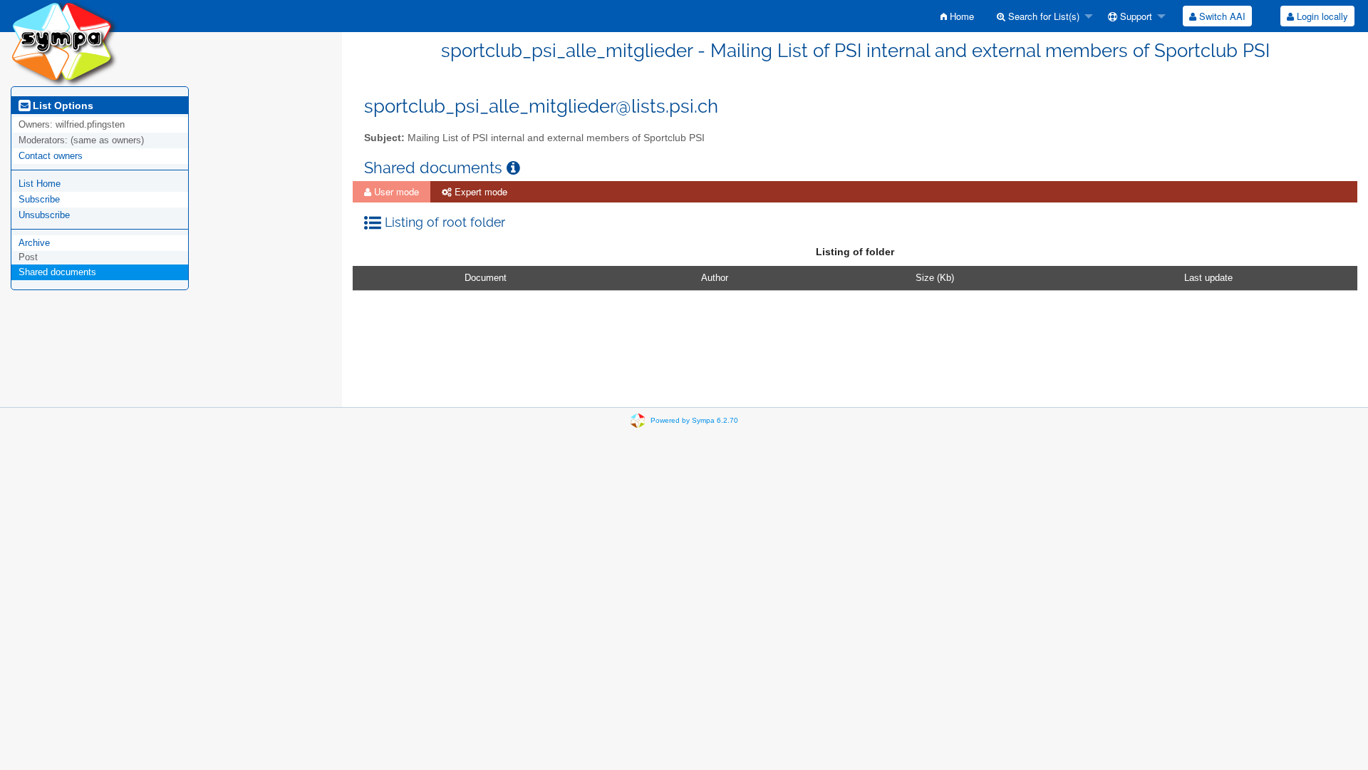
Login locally (1321, 16)
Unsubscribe (44, 215)
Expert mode (479, 191)
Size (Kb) (935, 277)
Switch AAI (1220, 16)
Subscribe (39, 199)
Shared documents (57, 272)
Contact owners (51, 155)
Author (714, 277)
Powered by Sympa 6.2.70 (694, 420)
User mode (395, 191)
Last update (1208, 277)
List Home (40, 183)
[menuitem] (957, 16)
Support (1134, 16)
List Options (61, 105)
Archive (34, 242)
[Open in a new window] (513, 168)
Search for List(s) (1042, 16)
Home (960, 16)
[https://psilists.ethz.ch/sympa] (64, 42)
